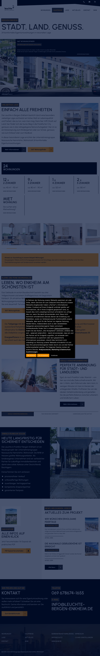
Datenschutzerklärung (62, 328)
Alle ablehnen (31, 355)
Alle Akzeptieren (43, 355)
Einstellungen (54, 355)
